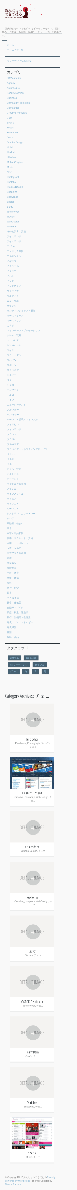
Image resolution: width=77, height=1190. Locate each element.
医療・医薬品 (14, 548)
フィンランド (14, 429)
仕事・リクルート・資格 (20, 538)
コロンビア (13, 340)
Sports (10, 201)
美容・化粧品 (14, 602)
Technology (13, 211)
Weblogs (11, 226)
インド (10, 280)
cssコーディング (19, 665)
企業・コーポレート (17, 543)
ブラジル (11, 439)
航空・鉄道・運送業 (17, 612)
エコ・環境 (13, 300)
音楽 (9, 632)
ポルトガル (13, 473)
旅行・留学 (13, 587)
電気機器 (11, 627)
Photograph (13, 177)
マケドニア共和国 (16, 483)
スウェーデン (14, 355)
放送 (9, 582)
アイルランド (14, 241)
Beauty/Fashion (15, 92)
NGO (9, 172)
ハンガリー (13, 414)
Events (10, 122)
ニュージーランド (16, 404)
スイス (10, 350)
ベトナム (11, 454)
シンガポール (14, 345)
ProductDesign (15, 186)
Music (10, 167)
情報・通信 (13, 577)
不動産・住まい (15, 523)
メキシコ (11, 488)
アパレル (11, 246)
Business (12, 97)
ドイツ (10, 399)
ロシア (10, 518)
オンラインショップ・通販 (21, 310)
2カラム (14, 658)
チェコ (10, 384)
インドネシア (14, 285)
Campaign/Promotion (18, 102)
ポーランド (13, 478)
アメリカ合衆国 (15, 251)
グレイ (13, 671)
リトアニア (13, 503)
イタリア (11, 271)
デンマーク (13, 389)
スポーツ (11, 365)
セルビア (11, 374)
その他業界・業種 (16, 231)
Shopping (12, 191)
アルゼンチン (14, 256)
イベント (11, 275)
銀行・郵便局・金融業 (19, 617)
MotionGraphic (15, 162)
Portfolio (11, 181)
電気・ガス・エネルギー (20, 622)
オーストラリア (15, 315)
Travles (11, 216)
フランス (11, 434)
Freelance (12, 132)
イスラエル (13, 266)
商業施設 (11, 562)
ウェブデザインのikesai (19, 61)
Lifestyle (11, 157)
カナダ (10, 325)
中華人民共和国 (15, 533)
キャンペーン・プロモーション (23, 330)
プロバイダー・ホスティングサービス (27, 449)
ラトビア (11, 498)
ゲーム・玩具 (14, 335)
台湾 (9, 557)
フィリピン (13, 424)
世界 (9, 528)
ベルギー (11, 459)
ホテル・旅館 (14, 468)
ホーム (10, 45)
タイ (9, 379)
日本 (9, 592)
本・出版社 (13, 597)
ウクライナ (13, 290)
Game (10, 137)
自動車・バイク (15, 607)
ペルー (10, 463)
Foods (10, 127)
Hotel (10, 147)
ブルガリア (13, 444)
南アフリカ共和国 (16, 553)
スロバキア (13, 369)
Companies (13, 107)
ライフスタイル (15, 493)
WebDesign (13, 221)
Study (10, 206)
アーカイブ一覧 (15, 49)
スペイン (11, 360)
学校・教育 (13, 572)
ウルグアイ (13, 295)
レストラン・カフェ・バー (21, 513)
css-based (31, 658)
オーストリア (14, 320)
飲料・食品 (13, 637)
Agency (11, 83)
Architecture (13, 87)
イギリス (11, 261)
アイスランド (14, 236)
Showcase (12, 196)
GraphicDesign (15, 142)
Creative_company (17, 112)
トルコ (10, 394)
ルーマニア (13, 508)
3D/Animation (14, 78)
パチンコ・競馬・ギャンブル (22, 419)
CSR (9, 117)
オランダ (11, 305)
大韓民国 (11, 567)
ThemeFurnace (13, 1184)
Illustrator (12, 152)
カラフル (39, 665)
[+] (32, 750)
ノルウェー (13, 409)
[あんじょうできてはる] (22, 21)
